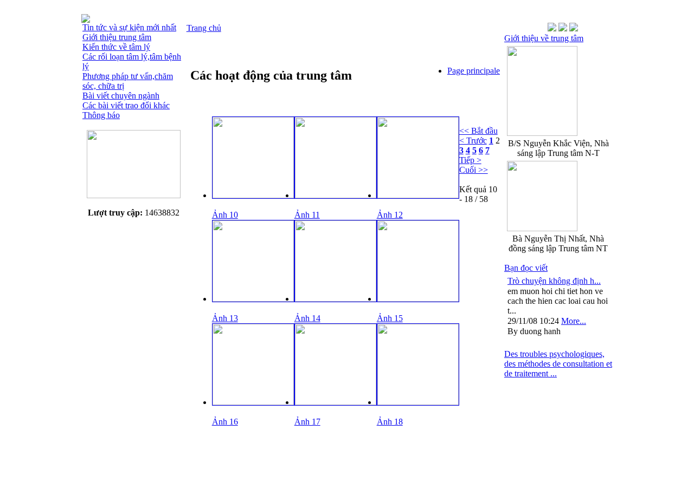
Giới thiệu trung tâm (116, 37)
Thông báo (101, 115)
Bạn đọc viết (526, 267)
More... (573, 320)
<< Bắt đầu (478, 130)
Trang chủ (204, 27)
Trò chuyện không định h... (554, 280)
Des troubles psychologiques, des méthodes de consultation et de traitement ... (558, 363)
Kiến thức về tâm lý (116, 46)
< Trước (473, 140)
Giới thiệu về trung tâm (543, 38)
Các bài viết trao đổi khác (126, 105)
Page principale (473, 70)
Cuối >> (473, 169)
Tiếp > (470, 160)
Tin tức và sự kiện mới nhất (129, 27)
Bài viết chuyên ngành (120, 95)
